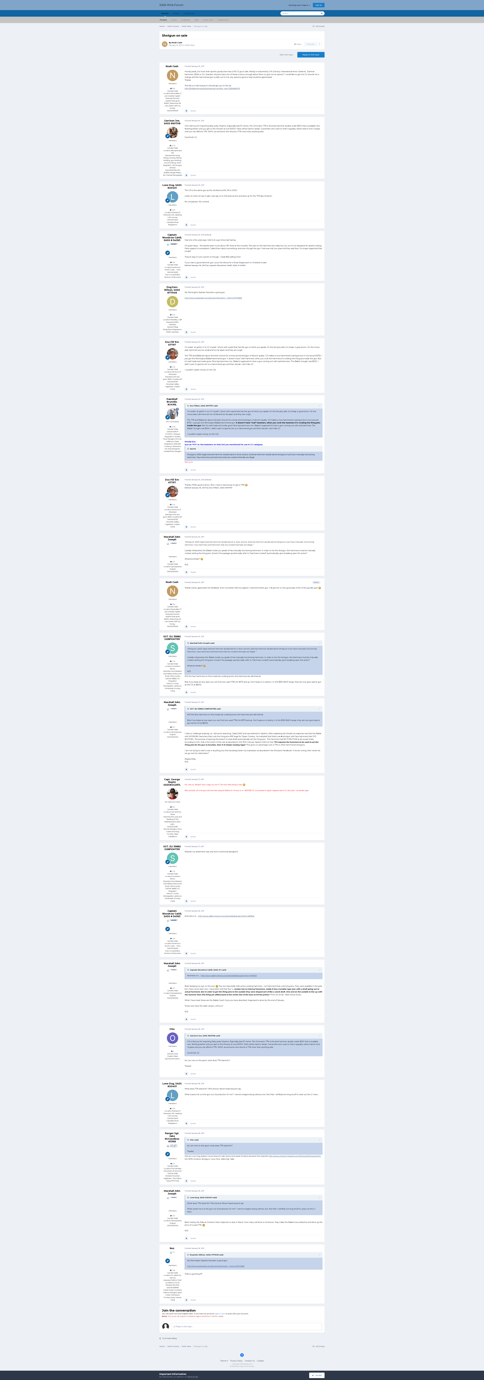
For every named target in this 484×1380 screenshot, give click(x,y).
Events (174, 20)
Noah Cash (177, 42)
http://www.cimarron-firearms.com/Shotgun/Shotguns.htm (295, 1156)
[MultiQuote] (186, 111)
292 (173, 807)
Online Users (208, 20)
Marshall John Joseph (172, 538)
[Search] (322, 13)
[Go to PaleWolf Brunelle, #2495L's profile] (172, 413)
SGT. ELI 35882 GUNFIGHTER (172, 638)
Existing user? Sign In (299, 5)
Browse (165, 13)
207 (173, 562)
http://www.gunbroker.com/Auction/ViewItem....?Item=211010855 (213, 298)
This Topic (312, 13)
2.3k (173, 661)
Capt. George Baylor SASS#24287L (172, 782)
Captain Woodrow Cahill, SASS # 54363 (172, 237)
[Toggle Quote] (188, 406)
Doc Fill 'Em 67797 (172, 343)
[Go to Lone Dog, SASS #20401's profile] (172, 197)
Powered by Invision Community (242, 1366)
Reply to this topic (310, 55)
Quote (193, 111)
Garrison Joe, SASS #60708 (172, 122)
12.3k (173, 146)
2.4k (173, 367)
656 (173, 88)
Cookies (260, 1361)
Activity (176, 13)
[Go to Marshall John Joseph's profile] (172, 548)
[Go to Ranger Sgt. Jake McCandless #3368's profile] (172, 1150)
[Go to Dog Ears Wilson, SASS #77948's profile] (172, 301)
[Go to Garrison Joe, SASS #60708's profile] (172, 132)
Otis (172, 1029)
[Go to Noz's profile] (172, 1257)
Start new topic (286, 55)
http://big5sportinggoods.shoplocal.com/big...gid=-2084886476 (212, 88)
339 (173, 315)
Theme (223, 1361)
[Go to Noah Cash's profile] (165, 44)
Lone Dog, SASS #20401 (172, 186)
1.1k (173, 1164)
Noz (172, 1248)
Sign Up (318, 5)
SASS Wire (189, 45)
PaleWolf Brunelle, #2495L (172, 402)
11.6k (173, 1270)
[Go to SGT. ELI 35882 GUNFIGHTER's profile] (172, 648)
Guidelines (185, 20)
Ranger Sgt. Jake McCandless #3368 (172, 1137)
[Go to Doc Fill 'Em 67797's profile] (172, 353)
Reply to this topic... (184, 1326)
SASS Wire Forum (171, 5)
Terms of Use (193, 1377)
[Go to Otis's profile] (172, 1038)
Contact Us (250, 1361)
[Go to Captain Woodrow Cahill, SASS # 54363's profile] (172, 249)
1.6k (173, 262)
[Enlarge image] (246, 485)
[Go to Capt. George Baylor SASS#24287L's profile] (172, 793)
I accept (318, 1375)
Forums (163, 20)
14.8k (173, 427)
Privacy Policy (236, 1361)
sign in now (220, 1314)
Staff (196, 20)
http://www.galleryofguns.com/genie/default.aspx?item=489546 (226, 916)
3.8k (173, 210)
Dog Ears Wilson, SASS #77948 (172, 290)
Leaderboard (223, 20)
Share (298, 44)
